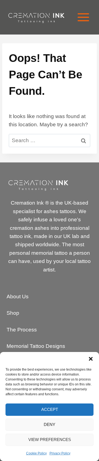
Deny (49, 424)
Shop (13, 313)
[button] (91, 359)
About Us (18, 296)
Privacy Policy (60, 453)
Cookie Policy (36, 453)
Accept (49, 409)
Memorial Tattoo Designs (36, 346)
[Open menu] (83, 17)
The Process (22, 330)
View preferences (49, 439)
